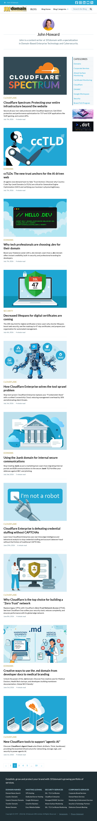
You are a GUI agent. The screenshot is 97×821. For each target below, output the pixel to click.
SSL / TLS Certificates (52, 793)
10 (36, 765)
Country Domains (12, 797)
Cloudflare (10, 98)
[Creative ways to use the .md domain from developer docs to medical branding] (35, 644)
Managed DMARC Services (54, 800)
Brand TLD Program (82, 103)
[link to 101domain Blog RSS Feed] (91, 2)
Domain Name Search (13, 793)
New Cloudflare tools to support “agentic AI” (32, 741)
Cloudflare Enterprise (52, 797)
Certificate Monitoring (83, 80)
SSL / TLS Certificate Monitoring (56, 807)
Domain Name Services (77, 797)
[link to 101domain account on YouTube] (88, 2)
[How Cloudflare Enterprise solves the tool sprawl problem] (35, 360)
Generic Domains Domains (15, 800)
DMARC (77, 89)
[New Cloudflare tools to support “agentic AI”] (35, 715)
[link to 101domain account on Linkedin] (84, 2)
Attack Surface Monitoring (80, 74)
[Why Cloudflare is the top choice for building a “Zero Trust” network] (35, 573)
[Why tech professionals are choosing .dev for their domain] (35, 218)
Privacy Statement (77, 814)
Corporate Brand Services (77, 793)
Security (8, 311)
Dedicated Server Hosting (34, 797)
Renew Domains (11, 807)
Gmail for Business (32, 804)
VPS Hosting (30, 793)
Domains (8, 169)
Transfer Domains (12, 804)
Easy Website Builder (33, 807)
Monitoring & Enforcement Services (81, 800)
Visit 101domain (12, 3)
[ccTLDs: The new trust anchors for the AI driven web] (35, 147)
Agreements (63, 814)
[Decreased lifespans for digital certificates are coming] (35, 289)
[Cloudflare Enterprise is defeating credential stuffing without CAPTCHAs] (35, 502)
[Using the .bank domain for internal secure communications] (35, 431)
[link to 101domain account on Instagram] (80, 2)
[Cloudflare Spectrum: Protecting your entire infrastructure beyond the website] (35, 76)
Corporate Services (81, 68)
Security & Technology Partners (79, 804)
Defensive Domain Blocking (78, 807)
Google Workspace (81, 94)
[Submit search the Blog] (91, 9)
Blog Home (46, 9)
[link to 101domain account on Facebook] (76, 2)
